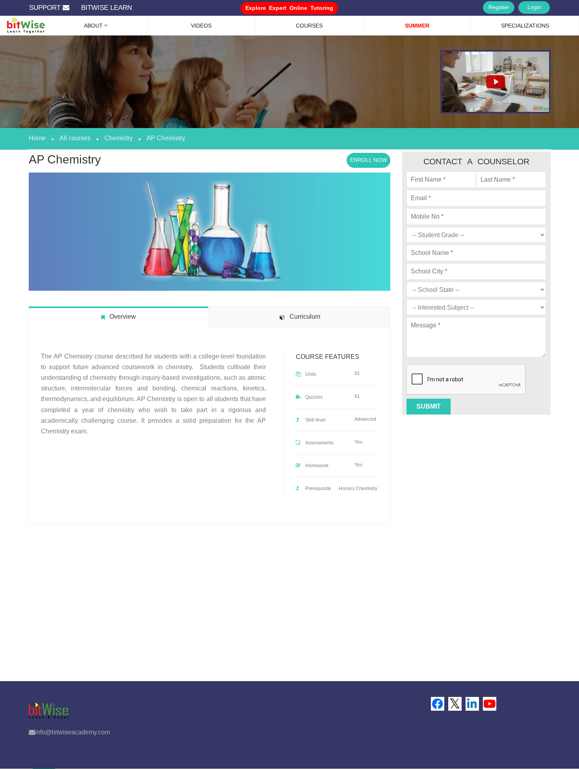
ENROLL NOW (368, 160)
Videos (201, 25)
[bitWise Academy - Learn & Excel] (19, 21)
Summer (417, 25)
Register (498, 7)
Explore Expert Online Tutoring (289, 8)
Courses (309, 25)
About (93, 25)
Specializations (525, 25)
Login (534, 7)
